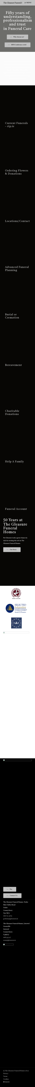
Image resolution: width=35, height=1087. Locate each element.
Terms (5, 1076)
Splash (7, 1082)
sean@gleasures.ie (9, 940)
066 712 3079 (7, 916)
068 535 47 (7, 937)
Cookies (6, 1079)
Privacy (5, 1073)
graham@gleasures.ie (10, 919)
